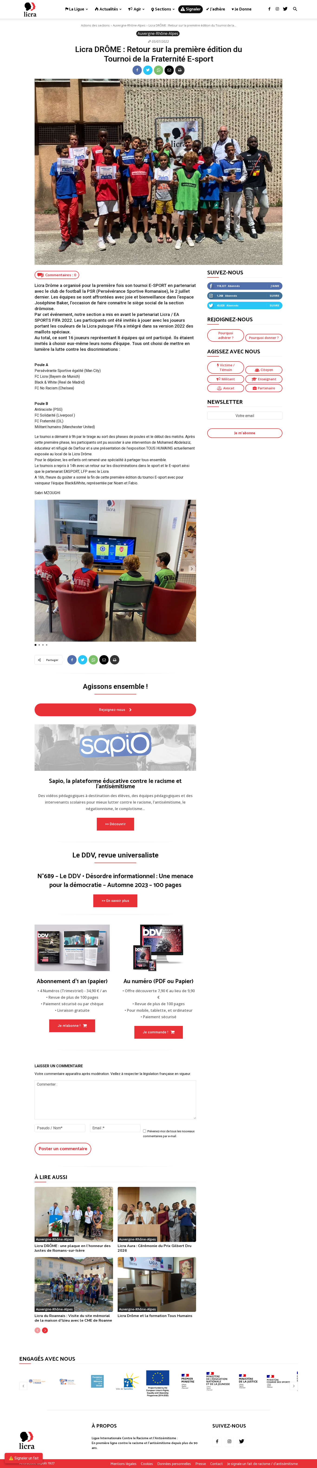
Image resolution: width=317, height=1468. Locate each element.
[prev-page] (37, 1330)
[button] (295, 9)
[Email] (169, 70)
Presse (200, 1464)
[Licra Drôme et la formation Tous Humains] (157, 1284)
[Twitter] (285, 9)
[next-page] (45, 1330)
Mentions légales (123, 1464)
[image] (115, 747)
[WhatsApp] (158, 70)
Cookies (147, 1464)
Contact (216, 1464)
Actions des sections (95, 25)
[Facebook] (269, 9)
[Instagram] (277, 9)
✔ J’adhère (215, 9)
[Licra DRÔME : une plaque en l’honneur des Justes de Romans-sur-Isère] (74, 1214)
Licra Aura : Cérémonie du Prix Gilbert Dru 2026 (154, 1248)
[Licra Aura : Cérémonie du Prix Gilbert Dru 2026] (157, 1214)
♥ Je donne (242, 9)
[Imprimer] (179, 70)
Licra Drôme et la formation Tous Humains (155, 1315)
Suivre (274, 295)
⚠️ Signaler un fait (24, 1458)
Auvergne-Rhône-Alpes (129, 25)
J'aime (275, 286)
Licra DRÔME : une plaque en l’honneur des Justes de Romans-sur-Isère (73, 1248)
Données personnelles (174, 1464)
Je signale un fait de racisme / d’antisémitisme (262, 1464)
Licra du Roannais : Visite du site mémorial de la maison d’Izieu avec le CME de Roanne (73, 1318)
